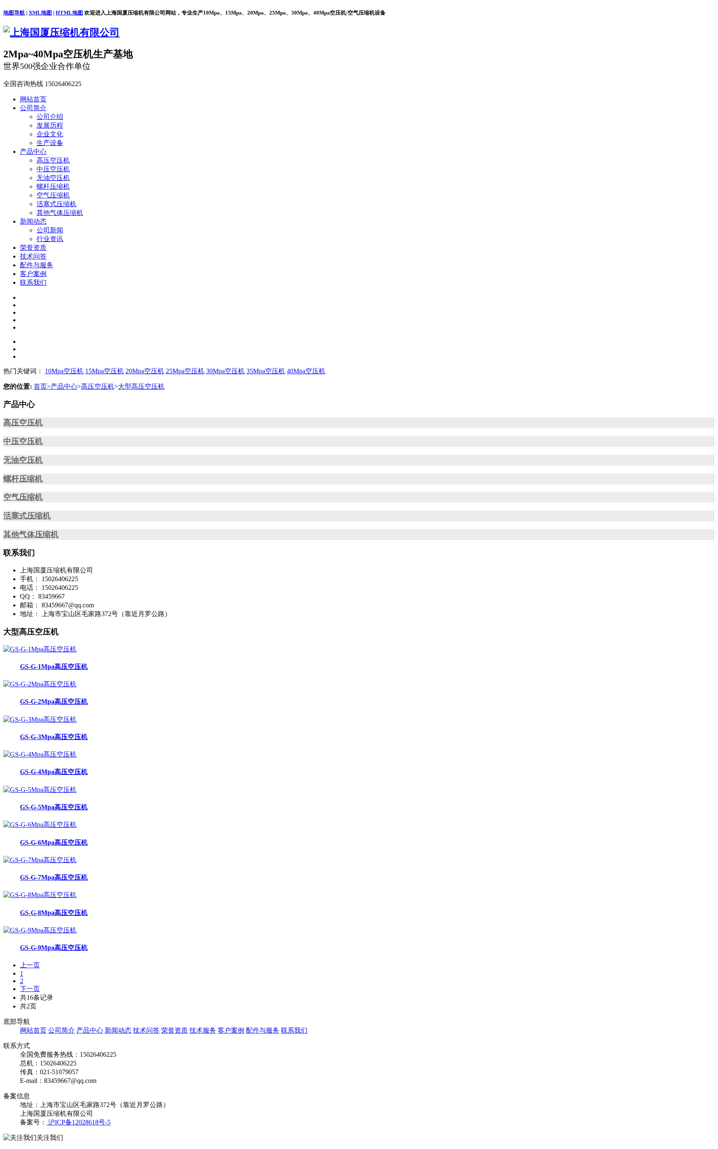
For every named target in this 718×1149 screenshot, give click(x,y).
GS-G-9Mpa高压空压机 (54, 947)
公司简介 (33, 107)
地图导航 (14, 13)
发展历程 (50, 125)
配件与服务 (36, 265)
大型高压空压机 (141, 386)
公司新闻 (50, 230)
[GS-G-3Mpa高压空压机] (39, 719)
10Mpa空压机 (64, 371)
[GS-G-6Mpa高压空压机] (39, 824)
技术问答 (33, 256)
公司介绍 (50, 116)
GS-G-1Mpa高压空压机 (54, 666)
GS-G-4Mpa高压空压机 (54, 771)
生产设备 (50, 142)
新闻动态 (33, 221)
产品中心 (33, 151)
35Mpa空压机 (265, 371)
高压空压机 (53, 160)
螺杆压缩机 (53, 186)
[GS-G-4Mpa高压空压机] (39, 754)
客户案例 (33, 273)
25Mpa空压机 (185, 371)
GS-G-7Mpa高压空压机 (54, 877)
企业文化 (50, 134)
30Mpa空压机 (225, 371)
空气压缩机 (53, 195)
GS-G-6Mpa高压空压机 (54, 842)
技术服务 (202, 1030)
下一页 (30, 988)
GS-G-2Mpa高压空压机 (54, 701)
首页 (42, 386)
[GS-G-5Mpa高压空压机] (39, 789)
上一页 (30, 965)
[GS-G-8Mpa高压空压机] (39, 894)
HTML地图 (69, 13)
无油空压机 (53, 177)
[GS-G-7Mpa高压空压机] (39, 859)
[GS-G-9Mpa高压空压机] (39, 930)
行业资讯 (50, 238)
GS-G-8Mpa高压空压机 (54, 912)
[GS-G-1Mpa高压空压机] (39, 649)
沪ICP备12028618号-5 (79, 1122)
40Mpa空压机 (306, 371)
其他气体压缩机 (60, 212)
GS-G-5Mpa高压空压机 (54, 807)
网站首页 (33, 99)
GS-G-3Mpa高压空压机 (54, 736)
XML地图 (40, 13)
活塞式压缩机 (56, 203)
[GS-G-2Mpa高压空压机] (39, 684)
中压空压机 (53, 169)
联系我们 (33, 282)
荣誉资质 (33, 247)
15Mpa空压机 (104, 371)
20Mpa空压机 (144, 371)
